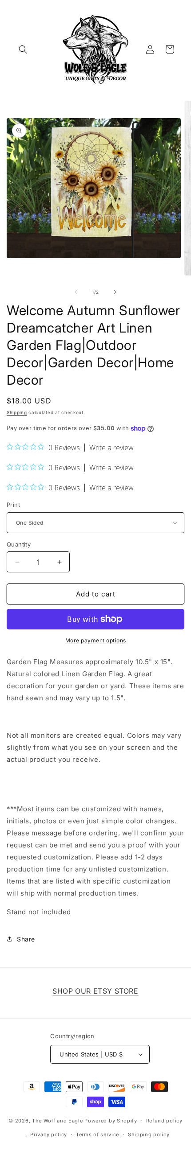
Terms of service (97, 1134)
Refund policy (164, 1121)
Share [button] (26, 939)
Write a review (111, 448)
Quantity (19, 544)
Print (13, 504)
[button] (23, 49)
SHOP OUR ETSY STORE (95, 990)
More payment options (95, 640)
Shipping (17, 412)
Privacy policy (48, 1134)
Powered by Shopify (110, 1121)
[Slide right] (115, 292)
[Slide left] (76, 292)
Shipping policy (149, 1134)
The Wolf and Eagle (57, 1121)
